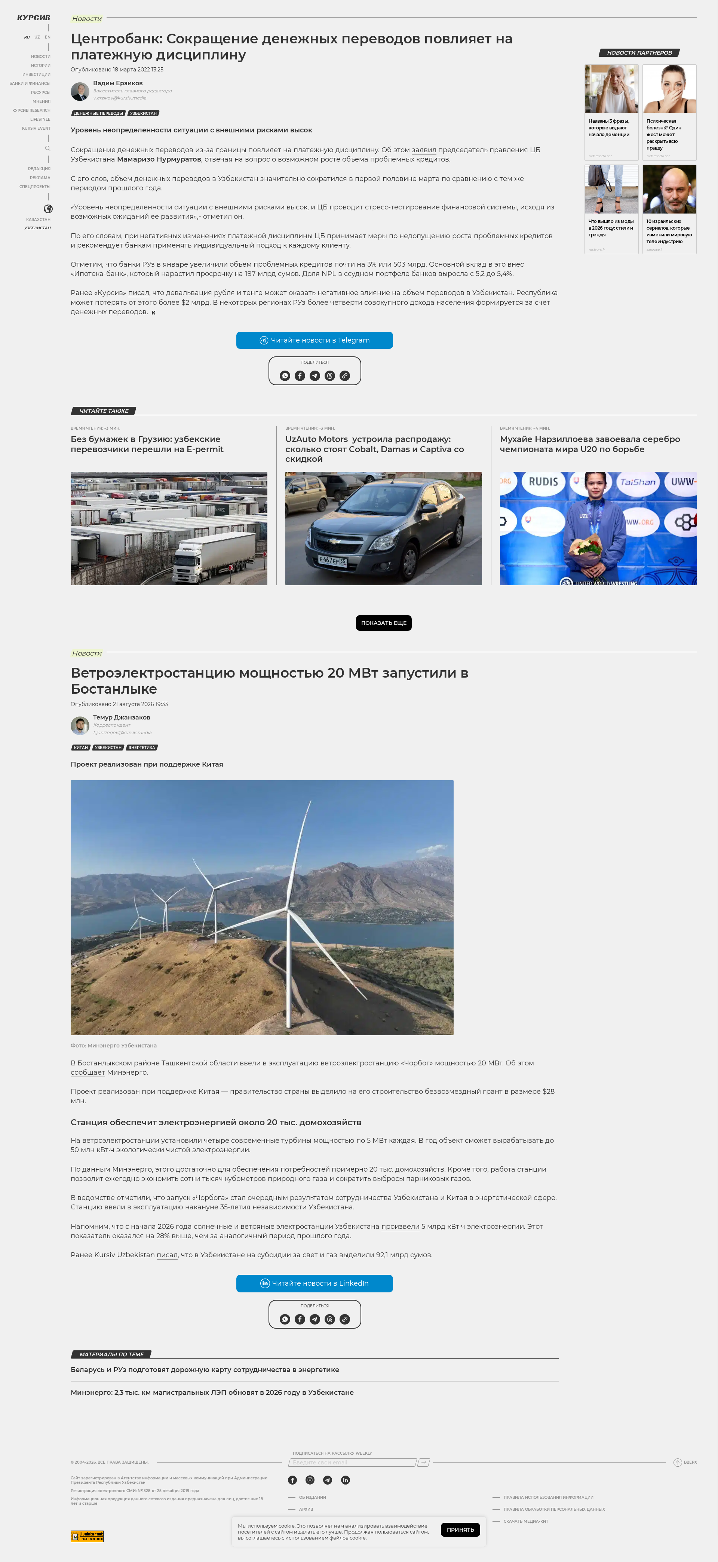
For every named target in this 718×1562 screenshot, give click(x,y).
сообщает (88, 1072)
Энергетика (142, 747)
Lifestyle (40, 119)
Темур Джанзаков (121, 717)
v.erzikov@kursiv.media (119, 98)
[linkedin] (345, 1480)
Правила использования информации (548, 1497)
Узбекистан (37, 227)
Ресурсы (40, 92)
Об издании (312, 1497)
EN (47, 37)
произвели (400, 1226)
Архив (306, 1509)
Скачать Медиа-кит (526, 1521)
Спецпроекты (34, 186)
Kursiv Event (36, 128)
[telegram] (327, 1480)
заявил (424, 150)
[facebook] (292, 1480)
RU (27, 37)
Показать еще (383, 623)
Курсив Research (31, 110)
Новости (40, 56)
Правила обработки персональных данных (554, 1509)
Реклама (40, 177)
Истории (40, 65)
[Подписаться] (423, 1462)
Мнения (41, 101)
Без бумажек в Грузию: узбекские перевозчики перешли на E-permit (147, 444)
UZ (37, 37)
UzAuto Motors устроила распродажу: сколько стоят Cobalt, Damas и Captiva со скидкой (374, 449)
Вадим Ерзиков (118, 83)
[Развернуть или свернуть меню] (47, 149)
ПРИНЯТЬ (460, 1529)
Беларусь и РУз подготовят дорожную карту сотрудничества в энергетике (205, 1370)
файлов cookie (347, 1538)
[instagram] (310, 1480)
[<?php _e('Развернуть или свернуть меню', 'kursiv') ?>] (48, 209)
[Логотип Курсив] (33, 17)
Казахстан (38, 219)
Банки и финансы (29, 83)
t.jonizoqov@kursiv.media (122, 732)
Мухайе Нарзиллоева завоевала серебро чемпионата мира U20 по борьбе (590, 444)
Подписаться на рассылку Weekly (332, 1453)
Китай (81, 747)
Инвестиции (36, 74)
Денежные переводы (98, 113)
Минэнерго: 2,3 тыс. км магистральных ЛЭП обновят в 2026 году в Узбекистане (212, 1392)
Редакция (39, 168)
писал (138, 293)
